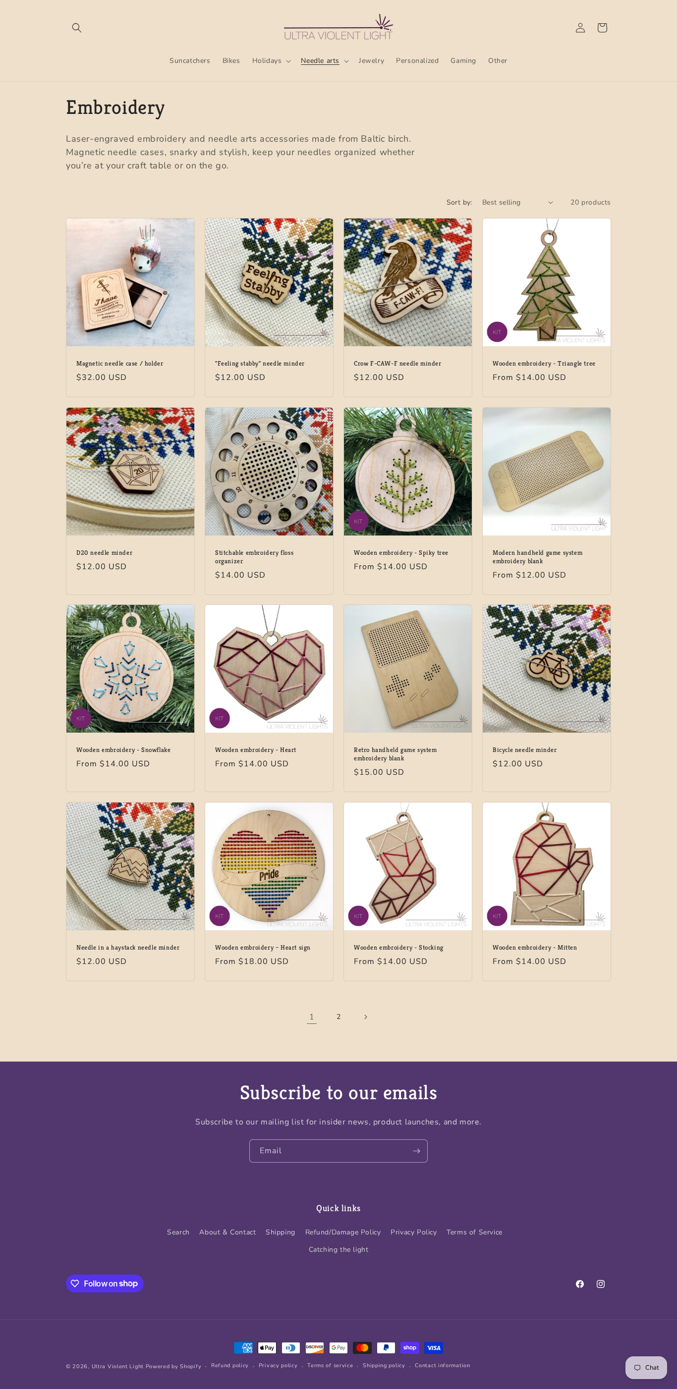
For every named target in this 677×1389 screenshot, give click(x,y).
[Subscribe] (416, 1151)
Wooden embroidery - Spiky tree (401, 553)
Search (178, 1232)
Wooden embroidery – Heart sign (263, 948)
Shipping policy (384, 1365)
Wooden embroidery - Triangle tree (544, 364)
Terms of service (330, 1365)
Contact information (442, 1365)
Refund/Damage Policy (343, 1232)
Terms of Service (475, 1232)
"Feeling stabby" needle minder (260, 364)
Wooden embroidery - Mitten (535, 948)
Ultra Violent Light (118, 1366)
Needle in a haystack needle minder (127, 948)
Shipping (280, 1232)
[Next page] (365, 1017)
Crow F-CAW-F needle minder (398, 364)
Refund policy (230, 1365)
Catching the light (339, 1249)
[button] (77, 28)
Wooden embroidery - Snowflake (123, 750)
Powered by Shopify (174, 1366)
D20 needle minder (104, 553)
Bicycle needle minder (525, 750)
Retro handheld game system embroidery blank (395, 754)
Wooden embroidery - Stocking (399, 948)
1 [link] (312, 1017)
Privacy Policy (414, 1232)
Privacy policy (278, 1365)
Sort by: (459, 202)
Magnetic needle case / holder (119, 364)
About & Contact (227, 1232)
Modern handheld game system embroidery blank (537, 557)
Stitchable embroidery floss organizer (254, 557)
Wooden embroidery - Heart (255, 750)
